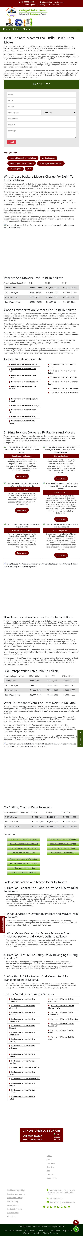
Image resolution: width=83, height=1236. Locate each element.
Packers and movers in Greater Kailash (62, 372)
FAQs (29, 169)
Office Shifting (13, 1205)
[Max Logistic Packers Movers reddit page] (62, 1207)
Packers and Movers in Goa (23, 868)
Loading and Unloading (21, 456)
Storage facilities (61, 456)
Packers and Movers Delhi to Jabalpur (22, 1091)
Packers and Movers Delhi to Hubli (25, 1079)
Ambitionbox (52, 1178)
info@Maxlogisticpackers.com (52, 2)
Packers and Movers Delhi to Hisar (25, 1067)
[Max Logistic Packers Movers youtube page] (69, 1207)
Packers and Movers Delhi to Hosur (22, 1073)
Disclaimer (55, 1230)
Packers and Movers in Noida (63, 848)
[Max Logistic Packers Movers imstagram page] (48, 1207)
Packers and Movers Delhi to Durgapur (61, 1000)
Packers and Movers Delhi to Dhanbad (22, 1007)
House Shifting (22, 490)
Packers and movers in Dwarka (24, 364)
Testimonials (43, 1230)
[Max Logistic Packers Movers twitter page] (58, 1207)
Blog (48, 1171)
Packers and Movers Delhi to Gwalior (22, 1055)
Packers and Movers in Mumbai (63, 839)
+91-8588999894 (56, 1198)
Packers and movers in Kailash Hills (22, 411)
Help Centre (67, 1230)
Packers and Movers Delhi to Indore (22, 1084)
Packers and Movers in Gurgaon (63, 844)
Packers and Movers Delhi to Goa (64, 1019)
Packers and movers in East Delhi (24, 382)
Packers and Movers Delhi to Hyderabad (22, 1000)
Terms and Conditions (13, 1230)
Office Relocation (61, 492)
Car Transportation (61, 530)
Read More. (22, 476)
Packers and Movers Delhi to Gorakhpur (61, 1024)
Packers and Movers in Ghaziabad (24, 863)
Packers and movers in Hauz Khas (64, 393)
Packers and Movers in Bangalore (23, 839)
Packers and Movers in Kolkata (23, 872)
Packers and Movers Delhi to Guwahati (61, 1038)
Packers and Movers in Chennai (24, 848)
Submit (11, 142)
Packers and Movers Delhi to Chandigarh (22, 1020)
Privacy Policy (30, 1230)
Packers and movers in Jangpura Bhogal (23, 400)
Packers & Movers (14, 1209)
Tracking (42, 4)
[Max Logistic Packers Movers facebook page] (44, 1207)
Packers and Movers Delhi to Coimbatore (22, 1033)
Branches (50, 1167)
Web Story (51, 1163)
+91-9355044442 (32, 1136)
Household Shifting (15, 1197)
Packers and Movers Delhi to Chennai (22, 1027)
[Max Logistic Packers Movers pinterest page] (55, 1207)
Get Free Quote (80, 738)
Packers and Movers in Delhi (23, 853)
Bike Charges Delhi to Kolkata (22, 163)
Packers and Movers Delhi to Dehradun (22, 1047)
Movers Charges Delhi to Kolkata (23, 158)
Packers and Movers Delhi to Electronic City (61, 1007)
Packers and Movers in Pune (62, 853)
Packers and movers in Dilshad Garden (22, 376)
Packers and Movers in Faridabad (23, 859)
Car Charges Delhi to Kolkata (50, 163)
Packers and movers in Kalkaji (23, 416)
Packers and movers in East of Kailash (22, 387)
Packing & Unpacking (16, 1190)
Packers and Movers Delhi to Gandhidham (61, 1013)
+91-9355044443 (27, 2)
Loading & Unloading (16, 1194)
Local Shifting (12, 1201)
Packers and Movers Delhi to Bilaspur (22, 1013)
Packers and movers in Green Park (64, 377)
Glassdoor (11, 1216)
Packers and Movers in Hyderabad (24, 844)
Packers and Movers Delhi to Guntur (61, 1031)
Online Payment (30, 4)
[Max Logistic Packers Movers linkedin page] (51, 1207)
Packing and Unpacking (22, 530)
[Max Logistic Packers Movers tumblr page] (65, 1207)
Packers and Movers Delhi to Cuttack (22, 1040)
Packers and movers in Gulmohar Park (63, 383)
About (49, 1159)
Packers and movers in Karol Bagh (25, 405)
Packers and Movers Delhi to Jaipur (22, 1097)
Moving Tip (36, 1233)
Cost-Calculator (53, 4)
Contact (50, 1174)
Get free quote (16, 169)
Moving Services (48, 158)
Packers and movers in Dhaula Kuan (22, 370)
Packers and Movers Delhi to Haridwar (22, 1062)
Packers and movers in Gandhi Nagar (61, 365)
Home (49, 1156)
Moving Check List (50, 1233)
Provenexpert (12, 1213)
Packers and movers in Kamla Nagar (22, 422)
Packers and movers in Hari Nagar (64, 388)
